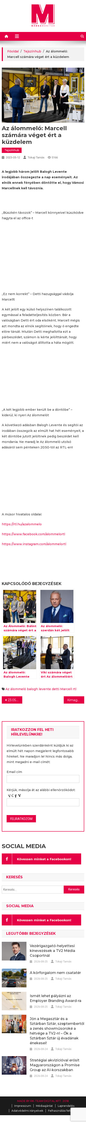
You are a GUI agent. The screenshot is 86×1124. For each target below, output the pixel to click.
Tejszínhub (11, 150)
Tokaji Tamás (36, 157)
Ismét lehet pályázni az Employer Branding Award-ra (55, 998)
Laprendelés (66, 1105)
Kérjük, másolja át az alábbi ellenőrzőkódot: (41, 790)
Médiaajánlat (44, 1105)
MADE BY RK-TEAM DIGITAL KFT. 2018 (43, 1101)
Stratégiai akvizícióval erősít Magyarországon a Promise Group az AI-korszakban (55, 1065)
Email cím (14, 772)
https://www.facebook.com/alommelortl (33, 534)
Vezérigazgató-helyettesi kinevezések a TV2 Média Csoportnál (52, 951)
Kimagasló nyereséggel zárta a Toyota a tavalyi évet (75, 700)
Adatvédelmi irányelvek (27, 1110)
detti (55, 689)
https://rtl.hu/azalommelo (22, 524)
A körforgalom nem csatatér (55, 973)
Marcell (66, 689)
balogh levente (39, 689)
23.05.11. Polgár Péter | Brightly (15, 700)
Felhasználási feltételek (63, 1110)
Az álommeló (16, 689)
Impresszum (22, 1105)
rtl (74, 689)
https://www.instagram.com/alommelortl (34, 544)
